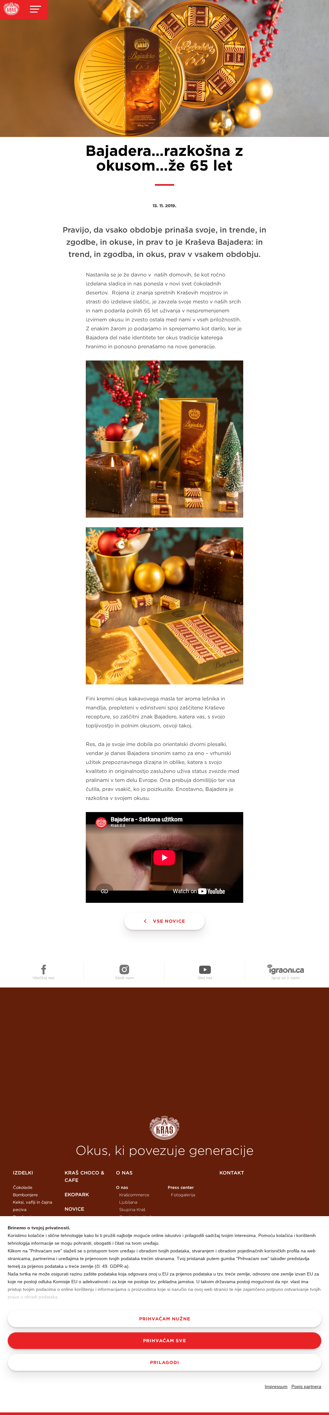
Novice (74, 1209)
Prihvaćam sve (164, 1340)
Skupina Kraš (132, 1209)
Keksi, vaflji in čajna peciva (32, 1205)
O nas (124, 1173)
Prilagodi (164, 1362)
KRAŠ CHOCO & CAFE (84, 1176)
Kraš (164, 1128)
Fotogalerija (183, 1195)
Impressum (276, 1386)
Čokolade (22, 1187)
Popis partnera (306, 1386)
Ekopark (77, 1194)
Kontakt (231, 1173)
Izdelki (23, 1173)
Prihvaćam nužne (164, 1319)
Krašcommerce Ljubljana (134, 1198)
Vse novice (169, 921)
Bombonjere (25, 1195)
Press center (181, 1187)
